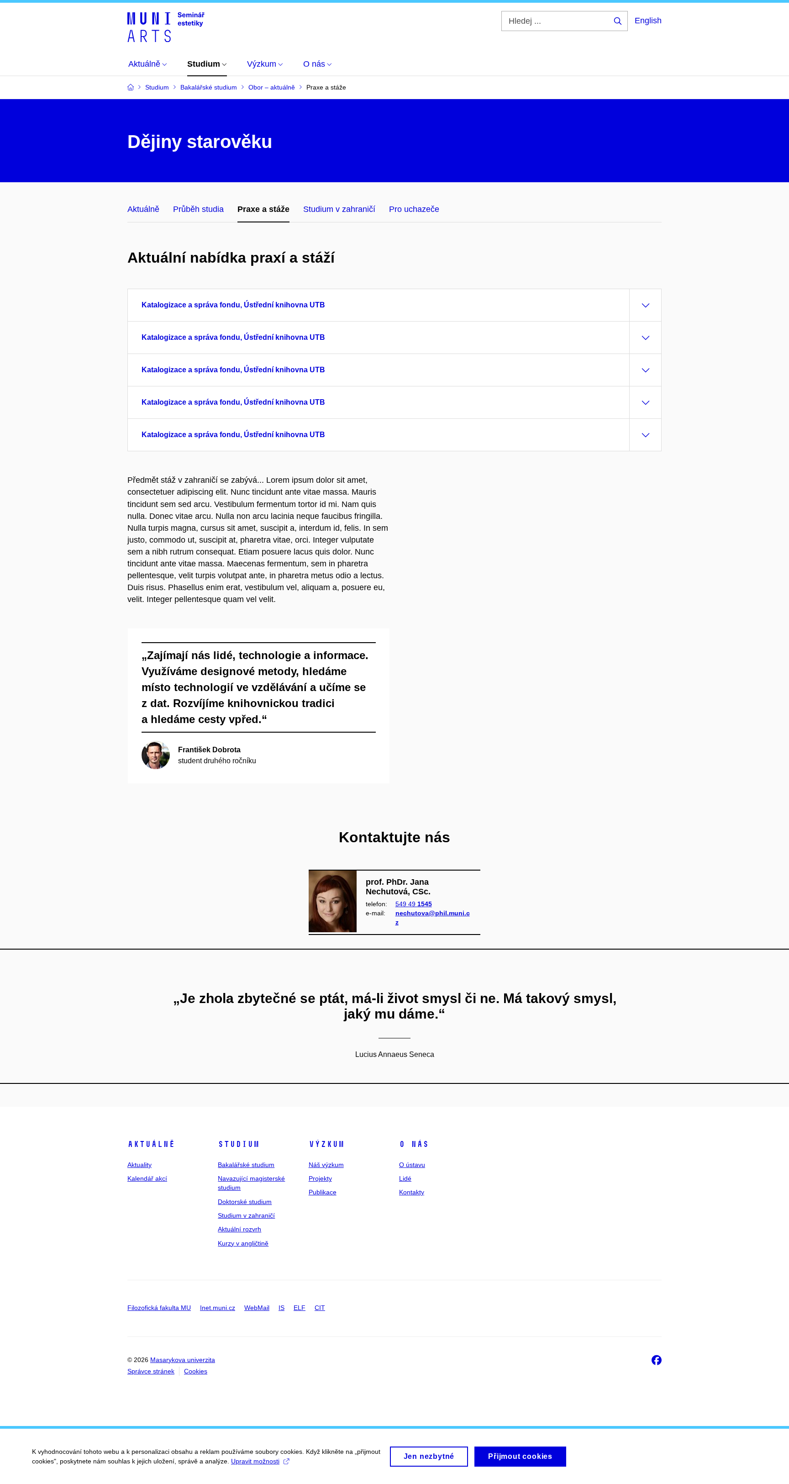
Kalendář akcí (147, 1178)
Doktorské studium (245, 1201)
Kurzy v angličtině (243, 1243)
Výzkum (326, 1144)
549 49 (413, 904)
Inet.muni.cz (217, 1307)
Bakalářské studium (246, 1164)
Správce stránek (150, 1371)
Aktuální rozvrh (239, 1229)
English (648, 20)
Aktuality (139, 1164)
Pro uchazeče (414, 209)
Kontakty (411, 1192)
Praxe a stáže (263, 209)
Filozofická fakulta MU (159, 1307)
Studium (238, 1144)
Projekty (320, 1178)
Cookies (195, 1371)
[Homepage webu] (166, 26)
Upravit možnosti (255, 1461)
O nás (414, 1144)
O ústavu (412, 1164)
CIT (320, 1307)
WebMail (256, 1307)
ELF (299, 1307)
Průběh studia (198, 209)
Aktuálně (143, 209)
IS (281, 1307)
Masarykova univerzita (182, 1359)
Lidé (405, 1178)
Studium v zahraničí (339, 209)
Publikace (323, 1192)
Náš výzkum (326, 1164)
